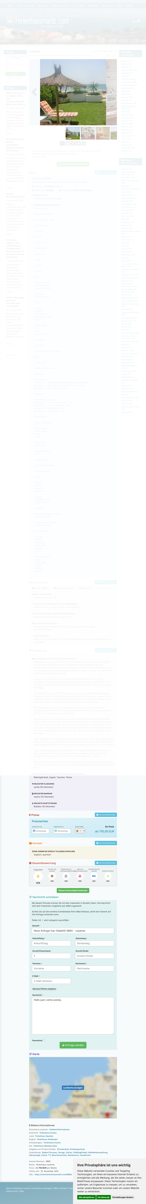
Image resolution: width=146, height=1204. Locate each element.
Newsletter (37, 1040)
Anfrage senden (74, 1045)
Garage (61, 1152)
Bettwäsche (73, 1155)
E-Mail (35, 976)
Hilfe (56, 1188)
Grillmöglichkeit (80, 1152)
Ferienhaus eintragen (42, 1188)
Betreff (35, 926)
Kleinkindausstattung (97, 1152)
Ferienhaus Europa (48, 1133)
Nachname (81, 963)
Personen (79, 827)
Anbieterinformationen (59, 1129)
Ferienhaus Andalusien (47, 1139)
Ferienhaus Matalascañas (45, 1146)
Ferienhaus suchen (22, 1188)
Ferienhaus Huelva (52, 1142)
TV (49, 1155)
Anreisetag (37, 827)
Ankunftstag (38, 938)
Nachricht (37, 995)
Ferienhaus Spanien (44, 1136)
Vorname (36, 963)
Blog (22, 1191)
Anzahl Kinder (82, 951)
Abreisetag (58, 827)
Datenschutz (12, 1191)
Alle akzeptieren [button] (86, 1197)
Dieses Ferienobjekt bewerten (73, 890)
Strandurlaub (63, 1149)
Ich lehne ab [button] (103, 1197)
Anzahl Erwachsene (41, 951)
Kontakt (63, 1188)
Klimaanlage (34, 1155)
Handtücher (85, 1155)
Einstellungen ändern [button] (122, 1197)
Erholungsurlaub (77, 1149)
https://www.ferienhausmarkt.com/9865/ (53, 1174)
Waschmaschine (59, 1155)
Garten (69, 1152)
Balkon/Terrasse (49, 1152)
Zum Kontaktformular (106, 815)
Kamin (44, 1155)
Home (8, 1188)
